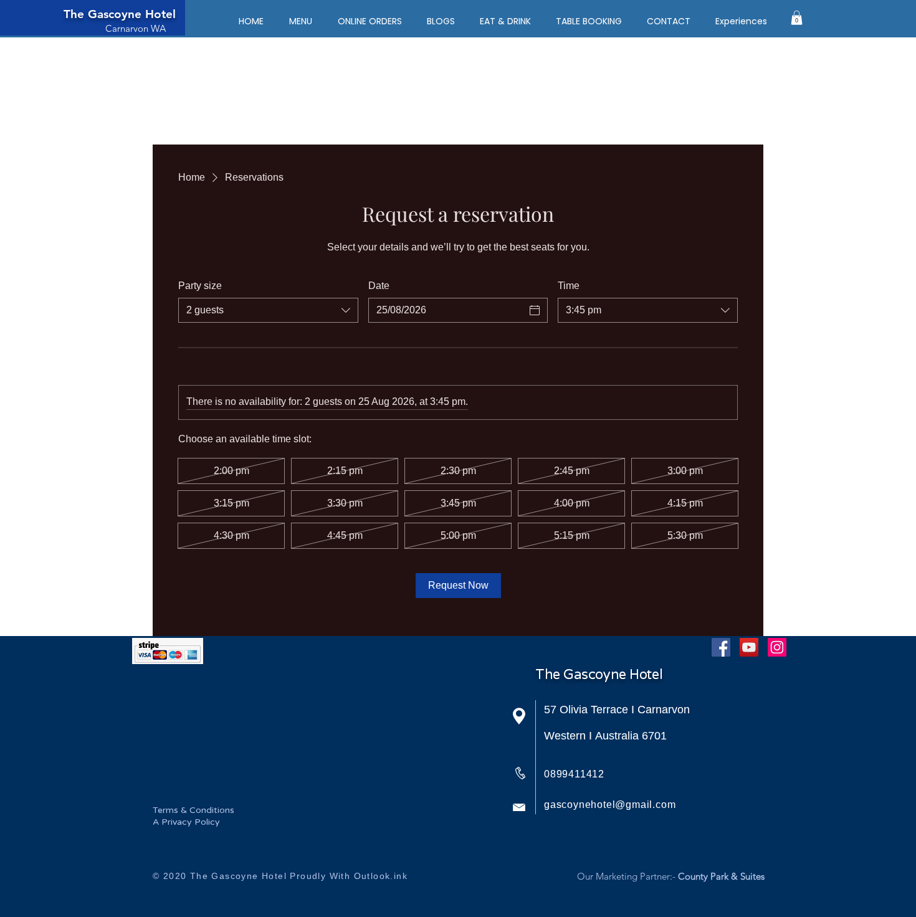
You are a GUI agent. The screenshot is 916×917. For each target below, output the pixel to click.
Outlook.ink (381, 876)
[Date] (534, 310)
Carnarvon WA (135, 28)
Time (569, 285)
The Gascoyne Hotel (120, 14)
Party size (200, 285)
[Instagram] (777, 647)
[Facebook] (721, 647)
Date (378, 285)
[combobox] (268, 310)
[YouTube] (749, 647)
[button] (797, 18)
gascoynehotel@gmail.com (609, 804)
